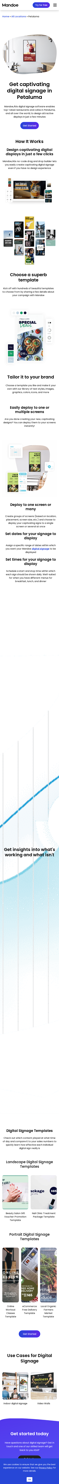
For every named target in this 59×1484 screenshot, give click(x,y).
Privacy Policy (45, 1467)
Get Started (29, 125)
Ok (29, 1479)
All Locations (18, 16)
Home (5, 16)
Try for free (41, 5)
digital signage (40, 548)
